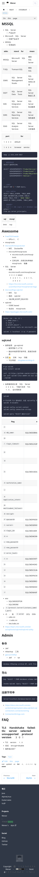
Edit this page (11, 761)
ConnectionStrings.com (14, 714)
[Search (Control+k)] (35, 3)
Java (3, 793)
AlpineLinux (6, 797)
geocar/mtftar (11, 655)
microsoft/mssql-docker (15, 246)
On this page (10, 18)
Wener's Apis (8, 825)
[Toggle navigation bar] (3, 3)
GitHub (5, 841)
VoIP (4, 803)
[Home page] (4, 9)
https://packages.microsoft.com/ (18, 312)
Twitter (5, 845)
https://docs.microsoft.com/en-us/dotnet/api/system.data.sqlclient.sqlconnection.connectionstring (21, 708)
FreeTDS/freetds (12, 236)
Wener (4, 816)
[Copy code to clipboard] (34, 154)
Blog (3, 838)
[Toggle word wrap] (30, 162)
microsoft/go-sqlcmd (14, 290)
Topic (10, 757)
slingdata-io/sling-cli (26, 360)
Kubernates (6, 800)
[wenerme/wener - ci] (7, 822)
